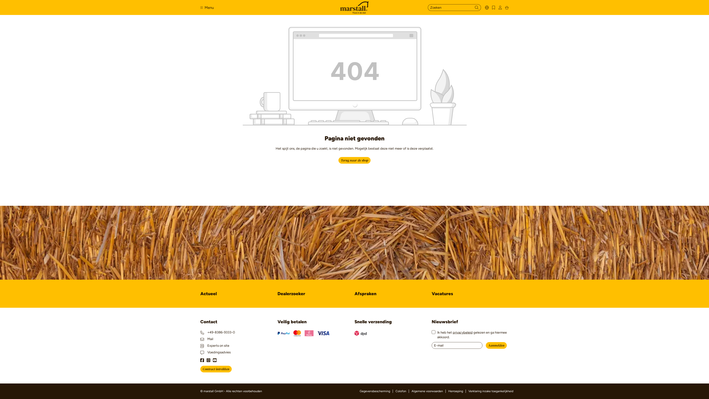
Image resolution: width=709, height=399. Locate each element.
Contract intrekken (216, 369)
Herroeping (455, 391)
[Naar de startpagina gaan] (354, 7)
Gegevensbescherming (375, 391)
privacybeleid (463, 332)
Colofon (400, 391)
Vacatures (442, 293)
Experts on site (218, 346)
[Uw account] (500, 7)
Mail (210, 339)
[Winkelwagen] (507, 7)
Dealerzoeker (291, 293)
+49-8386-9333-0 (221, 332)
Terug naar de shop (354, 160)
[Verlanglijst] (493, 7)
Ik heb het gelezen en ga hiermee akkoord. (472, 334)
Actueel (208, 293)
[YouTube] (215, 360)
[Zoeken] (476, 7)
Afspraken (365, 293)
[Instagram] (208, 360)
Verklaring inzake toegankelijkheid (490, 391)
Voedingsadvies (219, 352)
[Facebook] (202, 360)
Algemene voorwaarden (427, 391)
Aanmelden (496, 345)
